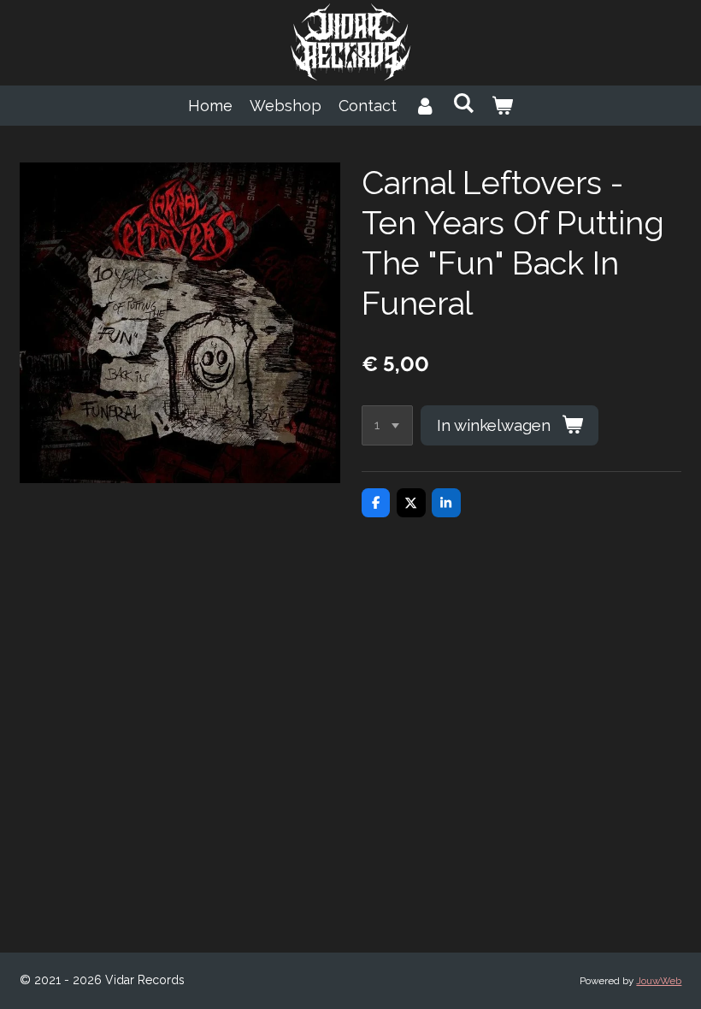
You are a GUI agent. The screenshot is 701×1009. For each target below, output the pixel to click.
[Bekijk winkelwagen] (502, 106)
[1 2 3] (387, 425)
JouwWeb (658, 981)
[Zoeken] (463, 103)
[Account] (424, 106)
